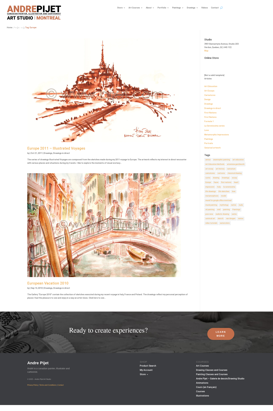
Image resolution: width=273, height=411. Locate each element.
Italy (219, 187)
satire (234, 214)
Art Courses (134, 8)
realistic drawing (222, 214)
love (233, 191)
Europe (208, 182)
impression (209, 187)
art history (220, 169)
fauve (216, 182)
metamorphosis (211, 196)
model (223, 196)
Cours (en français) (206, 387)
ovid (218, 210)
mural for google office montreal (218, 200)
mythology (224, 205)
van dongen (230, 219)
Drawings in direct (61, 153)
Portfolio (162, 8)
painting (226, 210)
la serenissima (229, 187)
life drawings (210, 191)
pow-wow (209, 214)
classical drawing (235, 173)
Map (206, 51)
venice (240, 219)
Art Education (210, 86)
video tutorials (211, 223)
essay (234, 178)
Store (120, 8)
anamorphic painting (221, 160)
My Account (146, 370)
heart (236, 182)
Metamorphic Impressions (216, 134)
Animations (202, 383)
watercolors (225, 223)
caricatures (210, 173)
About (149, 8)
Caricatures (209, 95)
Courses (200, 391)
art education (238, 160)
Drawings (191, 8)
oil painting (209, 210)
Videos (204, 8)
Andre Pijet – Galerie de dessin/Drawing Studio (220, 379)
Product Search (148, 366)
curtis (207, 178)
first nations (226, 182)
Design (207, 99)
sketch (220, 219)
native (233, 205)
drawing (216, 178)
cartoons (221, 173)
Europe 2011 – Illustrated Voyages (56, 148)
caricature (231, 169)
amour (208, 160)
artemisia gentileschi (235, 164)
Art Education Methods (214, 164)
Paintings (176, 8)
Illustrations (202, 396)
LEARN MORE (221, 334)
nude (241, 205)
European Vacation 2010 (48, 283)
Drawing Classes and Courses (211, 370)
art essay (209, 169)
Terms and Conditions (47, 385)
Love (206, 130)
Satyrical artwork (212, 148)
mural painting (211, 205)
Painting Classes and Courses (212, 374)
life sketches (224, 191)
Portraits (208, 143)
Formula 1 (209, 121)
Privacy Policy (32, 385)
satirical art (210, 219)
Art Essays (209, 91)
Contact (215, 8)
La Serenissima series (214, 126)
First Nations (210, 113)
